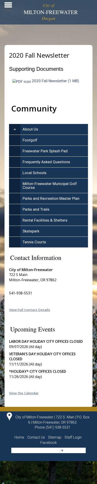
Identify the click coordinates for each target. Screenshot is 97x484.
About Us (30, 129)
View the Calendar (24, 393)
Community (34, 108)
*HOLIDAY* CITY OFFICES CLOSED (37, 371)
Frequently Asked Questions (46, 162)
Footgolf (30, 140)
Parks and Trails (36, 209)
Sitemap (54, 437)
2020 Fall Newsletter (49, 81)
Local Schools (34, 172)
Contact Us (36, 437)
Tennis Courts (34, 242)
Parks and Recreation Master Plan (51, 198)
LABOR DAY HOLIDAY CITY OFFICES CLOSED (46, 341)
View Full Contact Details (29, 309)
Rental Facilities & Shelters (45, 220)
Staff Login (73, 437)
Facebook (48, 442)
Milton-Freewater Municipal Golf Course (50, 185)
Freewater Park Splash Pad (45, 151)
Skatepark (31, 231)
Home (19, 437)
